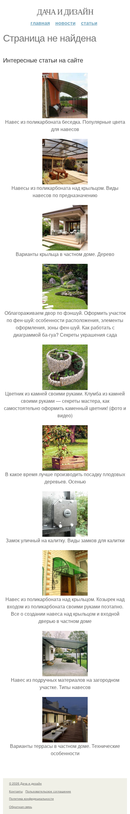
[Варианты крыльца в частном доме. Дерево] (65, 246)
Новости (65, 22)
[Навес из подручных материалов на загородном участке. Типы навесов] (65, 672)
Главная (40, 22)
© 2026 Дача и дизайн (25, 783)
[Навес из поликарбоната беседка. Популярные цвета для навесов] (65, 114)
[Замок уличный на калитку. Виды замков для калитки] (65, 533)
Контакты (16, 791)
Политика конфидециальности (31, 798)
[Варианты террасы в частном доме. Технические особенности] (65, 738)
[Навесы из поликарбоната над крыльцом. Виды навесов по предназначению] (65, 180)
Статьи (89, 22)
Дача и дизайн (65, 11)
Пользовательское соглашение (48, 791)
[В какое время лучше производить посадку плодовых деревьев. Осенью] (65, 466)
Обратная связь (20, 807)
